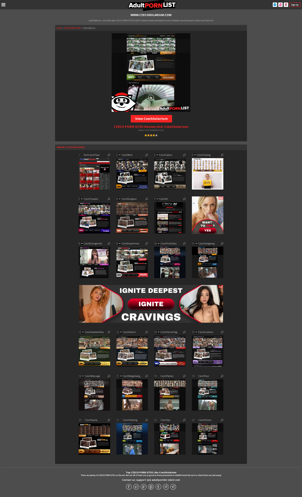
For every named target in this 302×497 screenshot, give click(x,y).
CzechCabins (165, 154)
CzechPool (203, 376)
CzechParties (166, 376)
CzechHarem (129, 332)
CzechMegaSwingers (132, 376)
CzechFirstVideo (168, 243)
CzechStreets (205, 419)
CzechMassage (92, 376)
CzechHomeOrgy (168, 332)
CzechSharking (130, 419)
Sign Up (295, 4)
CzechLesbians (205, 332)
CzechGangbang (206, 243)
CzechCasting (203, 154)
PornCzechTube (92, 154)
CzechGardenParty (94, 332)
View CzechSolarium (151, 119)
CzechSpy (165, 419)
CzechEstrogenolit (93, 243)
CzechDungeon (129, 198)
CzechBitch (127, 154)
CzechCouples (91, 198)
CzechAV (163, 198)
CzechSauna (91, 419)
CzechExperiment (130, 243)
